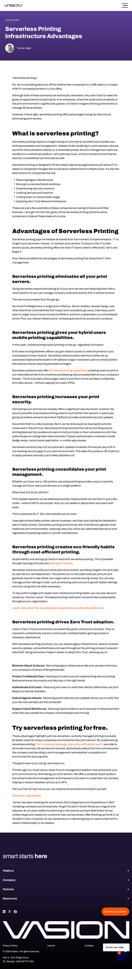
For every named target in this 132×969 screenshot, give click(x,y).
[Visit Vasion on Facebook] (15, 911)
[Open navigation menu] (125, 5)
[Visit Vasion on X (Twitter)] (9, 911)
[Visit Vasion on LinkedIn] (4, 911)
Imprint (51, 945)
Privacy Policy (10, 945)
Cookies (89, 945)
